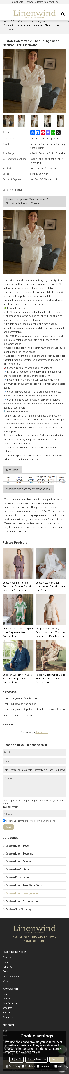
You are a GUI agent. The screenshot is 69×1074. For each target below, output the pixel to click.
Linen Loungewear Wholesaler (19, 703)
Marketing (62, 1066)
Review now (42, 732)
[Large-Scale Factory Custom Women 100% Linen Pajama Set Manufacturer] (51, 609)
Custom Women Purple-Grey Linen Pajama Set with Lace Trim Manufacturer (18, 586)
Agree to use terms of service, (30, 820)
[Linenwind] (35, 14)
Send (8, 826)
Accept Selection (36, 1059)
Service (6, 998)
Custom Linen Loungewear (33, 21)
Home (6, 21)
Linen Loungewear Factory (50, 709)
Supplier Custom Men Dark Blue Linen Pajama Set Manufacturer (17, 678)
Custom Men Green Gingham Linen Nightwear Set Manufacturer (18, 632)
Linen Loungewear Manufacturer (20, 698)
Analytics (30, 1066)
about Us (7, 1012)
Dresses (7, 957)
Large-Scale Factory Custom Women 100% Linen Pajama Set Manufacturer (51, 632)
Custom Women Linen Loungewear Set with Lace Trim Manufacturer (50, 586)
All (14, 21)
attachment (12, 806)
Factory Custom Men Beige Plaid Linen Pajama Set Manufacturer (50, 678)
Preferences (46, 1066)
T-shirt (6, 962)
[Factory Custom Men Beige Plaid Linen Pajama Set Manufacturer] (51, 655)
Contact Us (8, 1017)
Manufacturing (10, 1003)
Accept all (57, 1059)
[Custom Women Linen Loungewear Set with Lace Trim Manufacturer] (51, 563)
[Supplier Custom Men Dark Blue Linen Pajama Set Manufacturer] (18, 655)
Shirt (5, 980)
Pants (5, 971)
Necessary (14, 1066)
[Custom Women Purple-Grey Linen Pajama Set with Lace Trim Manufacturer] (18, 563)
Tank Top (7, 966)
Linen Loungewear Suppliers (18, 709)
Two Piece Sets (11, 975)
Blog (5, 1030)
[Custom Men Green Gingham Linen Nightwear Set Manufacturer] (18, 609)
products (7, 1007)
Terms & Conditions (45, 820)
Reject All (16, 1059)
